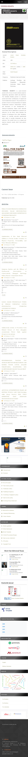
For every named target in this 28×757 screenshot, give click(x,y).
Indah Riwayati (13, 72)
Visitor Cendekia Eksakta (17, 598)
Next (27, 715)
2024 (3, 626)
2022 (3, 632)
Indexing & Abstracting (8, 513)
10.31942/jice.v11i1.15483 (9, 217)
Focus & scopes (7, 482)
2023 (3, 629)
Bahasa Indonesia (6, 666)
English (4, 662)
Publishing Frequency (8, 491)
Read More (24, 577)
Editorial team (6, 470)
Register (20, 1)
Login (25, 1)
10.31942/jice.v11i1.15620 (9, 371)
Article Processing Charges (10, 535)
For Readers (5, 699)
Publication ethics (7, 488)
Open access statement (9, 538)
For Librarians (5, 707)
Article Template (7, 532)
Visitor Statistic (7, 516)
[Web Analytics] (8, 598)
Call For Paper (6, 140)
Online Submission (7, 529)
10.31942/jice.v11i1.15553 (9, 310)
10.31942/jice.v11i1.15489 (9, 244)
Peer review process (8, 485)
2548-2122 (13, 66)
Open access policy (8, 497)
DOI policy (5, 541)
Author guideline (7, 526)
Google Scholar (14, 559)
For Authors (5, 703)
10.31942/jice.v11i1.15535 (9, 277)
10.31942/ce (13, 63)
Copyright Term (7, 544)
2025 (3, 624)
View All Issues (20, 430)
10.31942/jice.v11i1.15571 (9, 336)
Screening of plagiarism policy (10, 494)
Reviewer (5, 473)
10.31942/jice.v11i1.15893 (9, 400)
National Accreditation (8, 510)
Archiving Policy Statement (10, 500)
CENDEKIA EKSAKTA (7, 6)
